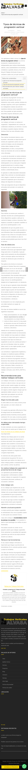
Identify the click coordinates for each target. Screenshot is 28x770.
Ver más (3, 724)
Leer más (3, 648)
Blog (3, 671)
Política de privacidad (7, 684)
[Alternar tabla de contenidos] (23, 78)
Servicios (4, 665)
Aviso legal (5, 681)
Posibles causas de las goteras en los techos (12, 741)
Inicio (2, 13)
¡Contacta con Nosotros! (11, 767)
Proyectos (5, 668)
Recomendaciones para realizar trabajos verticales (13, 87)
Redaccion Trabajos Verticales (17, 32)
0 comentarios (11, 30)
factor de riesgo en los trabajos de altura (13, 431)
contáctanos (4, 570)
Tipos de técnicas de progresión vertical (13, 84)
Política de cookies (7, 687)
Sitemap (4, 678)
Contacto (4, 674)
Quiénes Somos (6, 662)
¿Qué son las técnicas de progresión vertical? (12, 81)
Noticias (19, 30)
